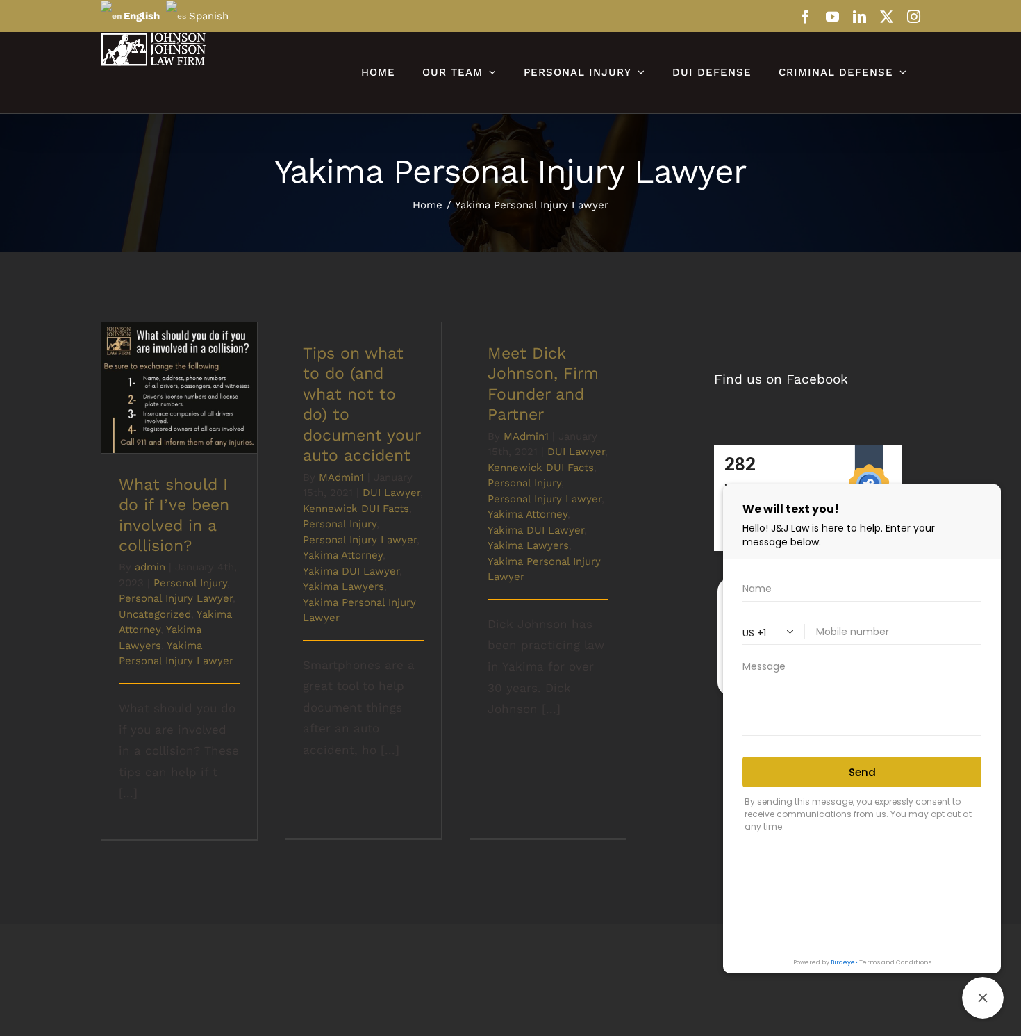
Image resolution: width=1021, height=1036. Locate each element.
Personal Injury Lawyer (176, 598)
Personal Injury (190, 583)
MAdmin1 (341, 477)
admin (150, 567)
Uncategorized (155, 614)
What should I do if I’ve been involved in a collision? (179, 361)
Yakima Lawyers (343, 586)
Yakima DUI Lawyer (351, 571)
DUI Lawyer (391, 492)
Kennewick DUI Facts (356, 508)
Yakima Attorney (343, 555)
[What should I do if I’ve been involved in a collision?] (179, 387)
